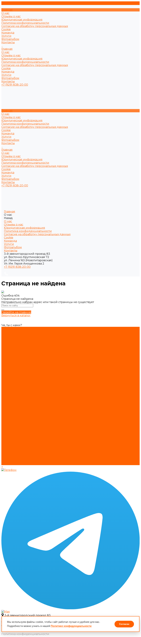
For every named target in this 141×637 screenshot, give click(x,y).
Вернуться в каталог (16, 315)
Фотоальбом (10, 78)
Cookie (6, 29)
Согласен (124, 624)
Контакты (8, 81)
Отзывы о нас (11, 16)
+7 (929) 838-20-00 (17, 266)
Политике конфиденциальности (71, 626)
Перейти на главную (16, 312)
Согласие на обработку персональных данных (34, 26)
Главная (7, 49)
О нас (5, 52)
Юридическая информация (21, 19)
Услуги (6, 75)
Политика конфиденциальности (25, 22)
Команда (7, 71)
